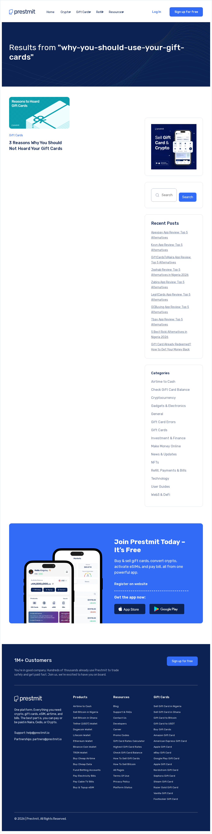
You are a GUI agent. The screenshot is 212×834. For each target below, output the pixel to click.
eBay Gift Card (162, 752)
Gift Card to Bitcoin (165, 717)
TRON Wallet (80, 752)
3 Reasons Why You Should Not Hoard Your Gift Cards (35, 145)
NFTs (155, 462)
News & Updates (164, 454)
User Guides (160, 487)
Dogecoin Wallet (82, 729)
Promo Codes (121, 735)
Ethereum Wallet (83, 741)
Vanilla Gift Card (163, 793)
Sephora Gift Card (164, 775)
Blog (116, 706)
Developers (120, 723)
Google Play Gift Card (166, 758)
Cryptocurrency (163, 398)
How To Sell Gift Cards (126, 758)
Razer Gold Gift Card (166, 787)
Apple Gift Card (163, 746)
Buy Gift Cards (162, 729)
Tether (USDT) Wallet (85, 723)
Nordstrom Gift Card (166, 770)
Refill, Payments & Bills (168, 470)
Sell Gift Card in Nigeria (167, 706)
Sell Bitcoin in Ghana (85, 717)
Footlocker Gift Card (166, 799)
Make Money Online (166, 446)
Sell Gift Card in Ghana (167, 712)
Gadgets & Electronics (168, 406)
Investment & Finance (168, 438)
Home (50, 12)
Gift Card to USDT (164, 723)
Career (117, 729)
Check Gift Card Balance (170, 390)
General (157, 414)
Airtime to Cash (163, 382)
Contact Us (119, 717)
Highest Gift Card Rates (127, 746)
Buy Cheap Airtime (84, 758)
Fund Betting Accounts (87, 770)
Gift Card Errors (163, 422)
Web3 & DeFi (160, 495)
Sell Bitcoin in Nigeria (85, 712)
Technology (160, 478)
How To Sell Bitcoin (124, 764)
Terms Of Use (121, 775)
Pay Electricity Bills (84, 775)
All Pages (118, 770)
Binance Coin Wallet (84, 746)
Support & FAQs (122, 712)
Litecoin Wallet (81, 735)
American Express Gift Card (170, 741)
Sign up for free (186, 12)
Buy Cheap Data (82, 764)
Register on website (131, 584)
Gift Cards (16, 135)
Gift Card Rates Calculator (129, 741)
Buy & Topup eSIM (83, 787)
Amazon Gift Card (164, 735)
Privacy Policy (121, 781)
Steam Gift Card (163, 781)
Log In (156, 12)
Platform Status (122, 787)
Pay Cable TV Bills (83, 781)
